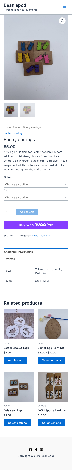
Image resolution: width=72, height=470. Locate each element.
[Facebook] (30, 449)
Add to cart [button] (15, 360)
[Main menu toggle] (64, 7)
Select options (51, 360)
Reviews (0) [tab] (12, 259)
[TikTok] (36, 449)
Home (7, 127)
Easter (17, 127)
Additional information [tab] (18, 252)
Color (7, 177)
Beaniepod (15, 5)
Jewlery (18, 133)
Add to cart (27, 212)
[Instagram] (41, 449)
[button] (62, 20)
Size (6, 190)
